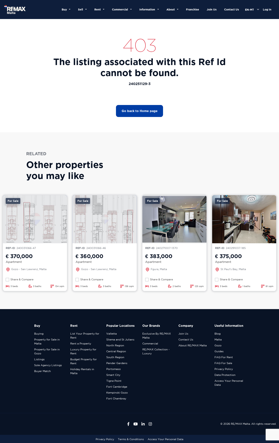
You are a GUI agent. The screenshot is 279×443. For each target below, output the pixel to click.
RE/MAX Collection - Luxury (156, 351)
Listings (39, 359)
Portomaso (113, 369)
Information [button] (148, 9)
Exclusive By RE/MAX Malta (156, 335)
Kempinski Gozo (117, 392)
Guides (219, 351)
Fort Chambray (116, 398)
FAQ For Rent (223, 357)
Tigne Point (113, 380)
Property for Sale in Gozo (47, 351)
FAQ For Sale (223, 363)
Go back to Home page (140, 111)
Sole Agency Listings (48, 365)
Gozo (217, 345)
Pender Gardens (116, 363)
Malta (218, 339)
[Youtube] (135, 424)
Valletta (111, 333)
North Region (115, 345)
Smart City (113, 374)
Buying (38, 333)
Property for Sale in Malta (47, 341)
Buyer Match (42, 371)
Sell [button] (81, 9)
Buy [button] (65, 9)
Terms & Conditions (131, 439)
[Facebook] (128, 424)
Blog (217, 333)
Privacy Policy (223, 369)
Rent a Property (80, 343)
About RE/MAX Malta (192, 345)
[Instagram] (150, 424)
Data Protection (225, 374)
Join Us (212, 9)
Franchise (192, 9)
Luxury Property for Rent (83, 351)
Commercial (150, 343)
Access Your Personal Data (228, 382)
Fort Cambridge (116, 386)
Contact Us (231, 9)
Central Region (116, 351)
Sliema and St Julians (120, 339)
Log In (267, 9)
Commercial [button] (120, 9)
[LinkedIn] (143, 424)
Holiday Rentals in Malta (82, 371)
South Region (115, 357)
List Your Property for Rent (84, 335)
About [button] (171, 9)
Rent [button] (98, 9)
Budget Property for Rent (83, 361)
